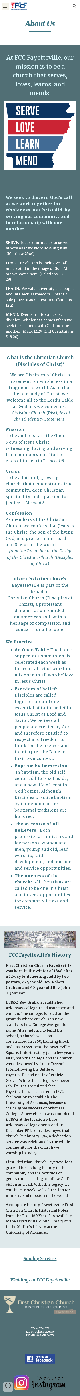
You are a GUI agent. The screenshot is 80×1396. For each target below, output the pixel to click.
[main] (40, 25)
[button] (5, 6)
